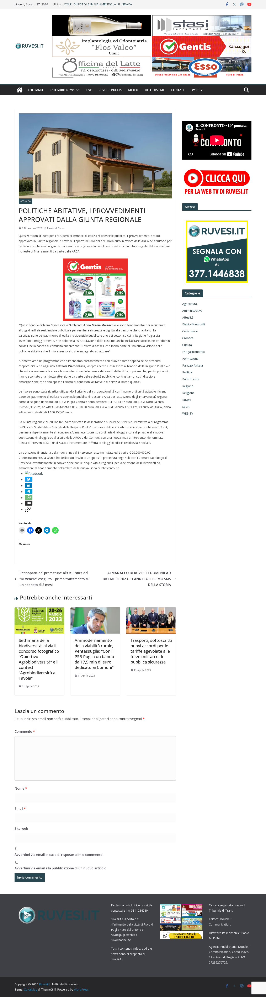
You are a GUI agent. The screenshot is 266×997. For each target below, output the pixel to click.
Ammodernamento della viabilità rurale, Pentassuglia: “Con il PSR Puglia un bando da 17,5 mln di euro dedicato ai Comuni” (94, 654)
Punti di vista (190, 379)
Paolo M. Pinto (55, 228)
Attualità (25, 201)
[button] (77, 90)
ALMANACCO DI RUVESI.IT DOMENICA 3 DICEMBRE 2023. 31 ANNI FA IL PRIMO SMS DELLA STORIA (137, 579)
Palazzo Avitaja (192, 365)
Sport (186, 407)
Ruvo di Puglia (110, 90)
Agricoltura (189, 304)
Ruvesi (186, 400)
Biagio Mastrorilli (193, 324)
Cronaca (187, 338)
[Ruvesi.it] (20, 90)
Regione (187, 386)
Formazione (190, 359)
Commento (25, 731)
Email (20, 808)
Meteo (133, 90)
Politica (187, 372)
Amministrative (192, 311)
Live (89, 90)
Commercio (190, 331)
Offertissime (155, 90)
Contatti (178, 90)
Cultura (187, 345)
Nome (21, 788)
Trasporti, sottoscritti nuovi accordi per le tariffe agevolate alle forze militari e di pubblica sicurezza (151, 651)
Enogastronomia (193, 352)
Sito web (21, 828)
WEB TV (197, 90)
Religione (188, 393)
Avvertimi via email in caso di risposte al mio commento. (59, 854)
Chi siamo (35, 90)
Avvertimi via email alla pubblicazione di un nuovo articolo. (61, 868)
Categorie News (62, 90)
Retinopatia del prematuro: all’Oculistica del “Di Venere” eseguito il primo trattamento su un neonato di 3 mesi (54, 579)
